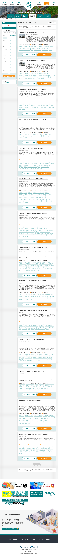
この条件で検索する (8, 76)
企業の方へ (12, 4)
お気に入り (39, 4)
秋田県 (32, 16)
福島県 (25, 16)
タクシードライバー (30, 27)
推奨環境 (48, 539)
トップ (3, 18)
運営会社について (16, 539)
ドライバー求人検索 (8, 18)
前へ (34, 464)
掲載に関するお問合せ (10, 529)
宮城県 (10, 16)
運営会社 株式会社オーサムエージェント (29, 549)
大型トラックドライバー (40, 26)
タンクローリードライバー (28, 26)
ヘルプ (9, 539)
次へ (38, 464)
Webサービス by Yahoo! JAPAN (29, 551)
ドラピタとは (4, 4)
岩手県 (17, 16)
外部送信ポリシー (35, 539)
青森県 (40, 16)
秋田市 (8, 82)
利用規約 (42, 539)
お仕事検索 (19, 4)
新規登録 (46, 4)
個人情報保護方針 (25, 539)
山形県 (47, 16)
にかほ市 (4, 82)
